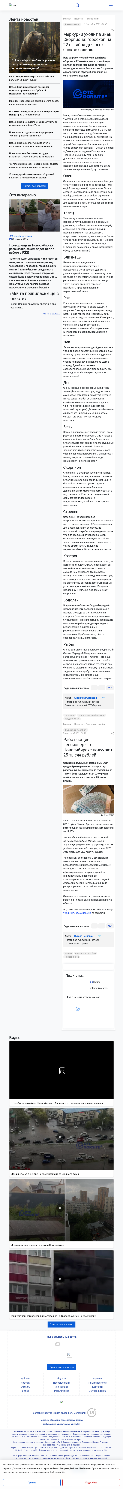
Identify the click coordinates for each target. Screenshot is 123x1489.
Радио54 (97, 1378)
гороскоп (70, 715)
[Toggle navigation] (111, 5)
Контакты (97, 1386)
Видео (25, 1390)
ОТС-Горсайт (95, 705)
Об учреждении (97, 1390)
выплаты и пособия (85, 953)
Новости (78, 19)
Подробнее (91, 1482)
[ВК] (94, 687)
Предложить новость (62, 1367)
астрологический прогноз (91, 715)
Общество (61, 1378)
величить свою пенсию (77, 913)
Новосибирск (72, 956)
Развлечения (92, 19)
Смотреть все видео (61, 1324)
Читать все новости (35, 186)
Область (25, 1386)
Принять (31, 1482)
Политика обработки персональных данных (61, 1420)
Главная (67, 19)
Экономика (61, 1386)
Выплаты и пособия (95, 724)
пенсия (68, 953)
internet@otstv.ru (99, 988)
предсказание (72, 718)
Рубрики (25, 1378)
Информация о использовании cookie (61, 1424)
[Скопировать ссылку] (110, 687)
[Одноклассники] (101, 687)
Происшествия (61, 1382)
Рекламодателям (97, 1382)
